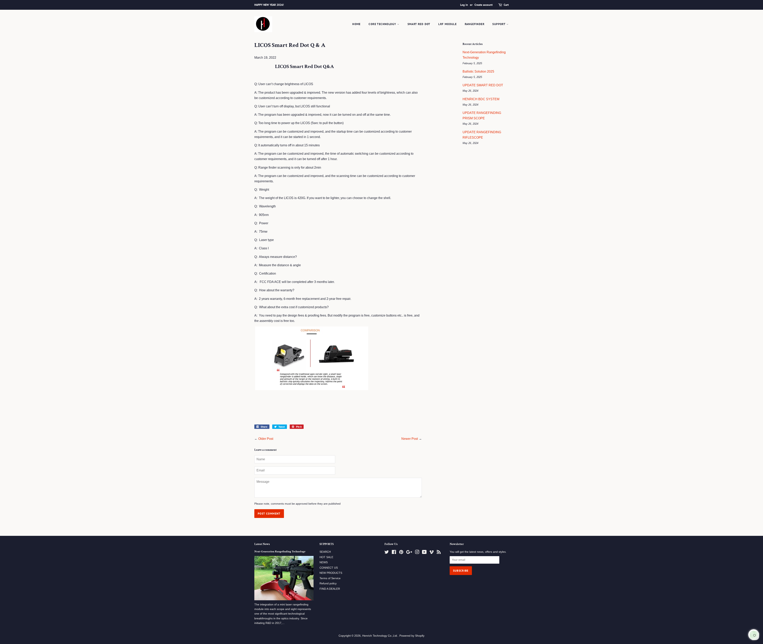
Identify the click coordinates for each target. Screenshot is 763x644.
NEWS (324, 562)
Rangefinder (474, 24)
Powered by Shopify (411, 635)
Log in (464, 5)
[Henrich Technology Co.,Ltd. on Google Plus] (409, 552)
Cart (506, 5)
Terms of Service (330, 578)
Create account (483, 5)
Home (356, 24)
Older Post (265, 438)
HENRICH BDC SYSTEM (481, 99)
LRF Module (447, 24)
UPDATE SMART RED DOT (483, 85)
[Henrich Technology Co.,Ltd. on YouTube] (424, 552)
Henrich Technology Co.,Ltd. (380, 635)
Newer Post (409, 438)
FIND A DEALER (330, 588)
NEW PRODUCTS (331, 572)
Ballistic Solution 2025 (478, 71)
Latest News (262, 544)
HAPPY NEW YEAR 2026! (269, 5)
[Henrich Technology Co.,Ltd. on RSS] (439, 552)
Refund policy (328, 583)
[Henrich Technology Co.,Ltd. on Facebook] (394, 552)
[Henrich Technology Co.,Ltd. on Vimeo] (431, 552)
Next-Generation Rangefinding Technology (279, 551)
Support (499, 24)
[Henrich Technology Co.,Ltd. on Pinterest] (401, 552)
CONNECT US (329, 567)
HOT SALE (326, 557)
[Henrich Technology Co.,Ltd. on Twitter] (386, 552)
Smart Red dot (419, 24)
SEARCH (325, 551)
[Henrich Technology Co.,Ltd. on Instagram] (417, 552)
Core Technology (383, 24)
